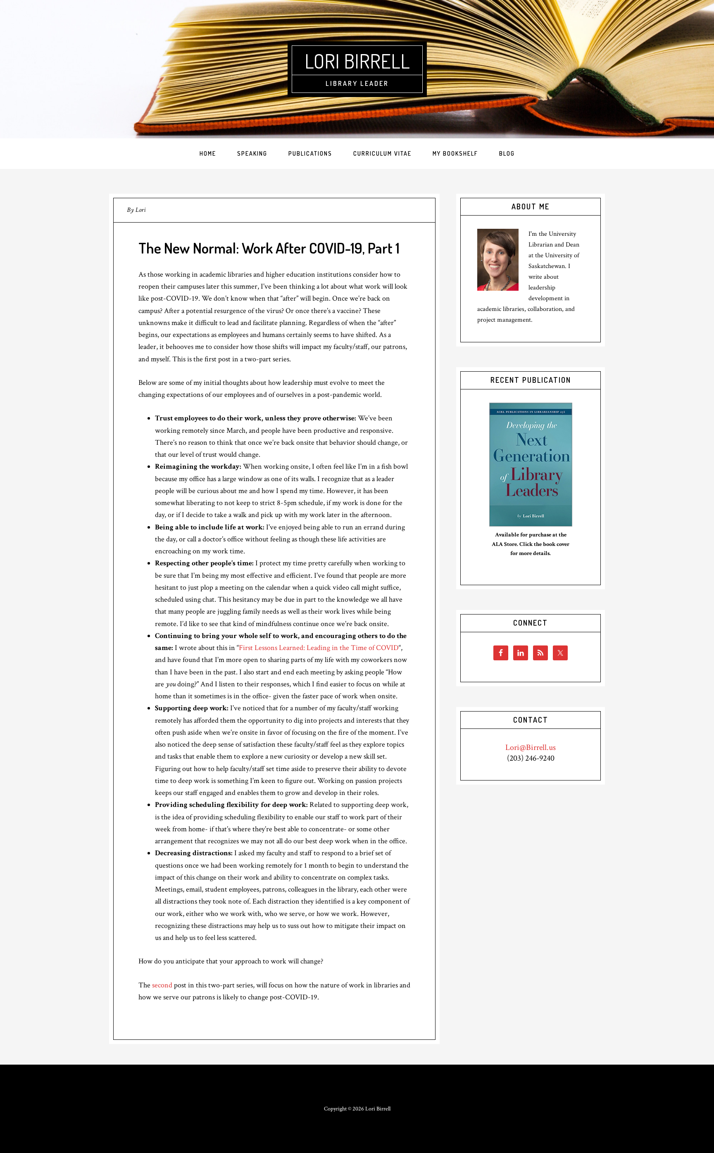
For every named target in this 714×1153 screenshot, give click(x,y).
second (162, 985)
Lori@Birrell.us (530, 747)
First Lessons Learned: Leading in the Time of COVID (319, 647)
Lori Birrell (357, 60)
